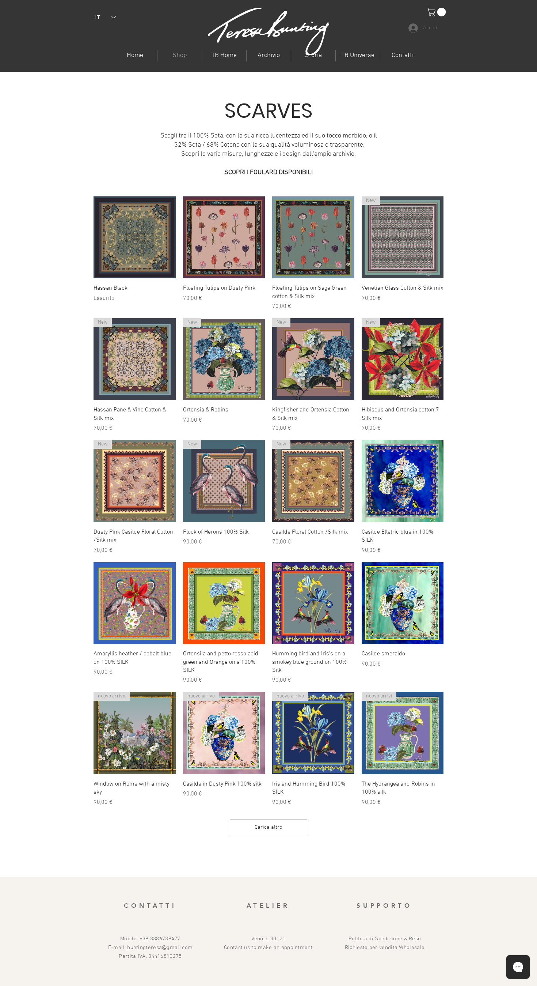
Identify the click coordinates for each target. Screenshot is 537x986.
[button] (358, 55)
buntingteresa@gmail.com (160, 947)
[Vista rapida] (135, 237)
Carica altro (268, 827)
